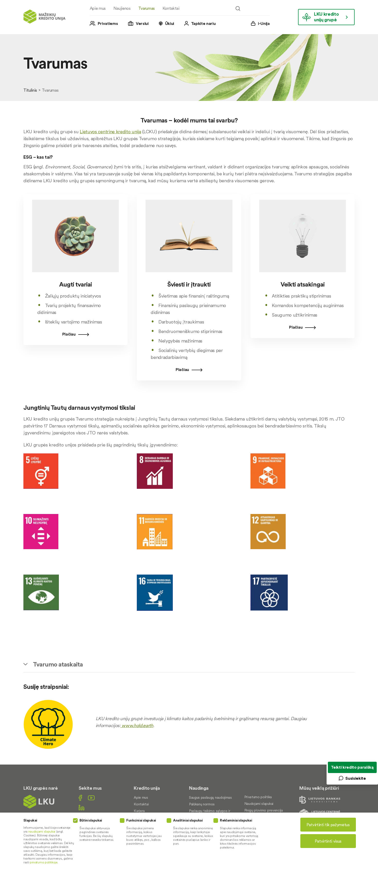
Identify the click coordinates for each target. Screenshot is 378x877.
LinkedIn (81, 808)
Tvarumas (146, 8)
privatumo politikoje (43, 862)
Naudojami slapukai (258, 803)
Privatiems (108, 23)
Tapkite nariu (203, 23)
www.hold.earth (137, 725)
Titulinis (30, 90)
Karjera (139, 810)
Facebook (80, 798)
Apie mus (98, 8)
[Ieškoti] (238, 8)
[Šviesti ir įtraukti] (189, 277)
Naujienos (122, 8)
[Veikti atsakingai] (302, 277)
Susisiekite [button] (355, 778)
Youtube (91, 798)
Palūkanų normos (202, 804)
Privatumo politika (258, 797)
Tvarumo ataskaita (58, 664)
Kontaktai (171, 8)
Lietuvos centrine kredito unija (110, 132)
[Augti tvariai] (75, 277)
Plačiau (69, 334)
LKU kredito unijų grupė (326, 17)
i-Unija (264, 23)
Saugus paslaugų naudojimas (210, 797)
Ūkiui (169, 23)
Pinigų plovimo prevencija (263, 810)
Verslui (142, 23)
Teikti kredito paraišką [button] (352, 767)
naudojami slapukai (41, 831)
